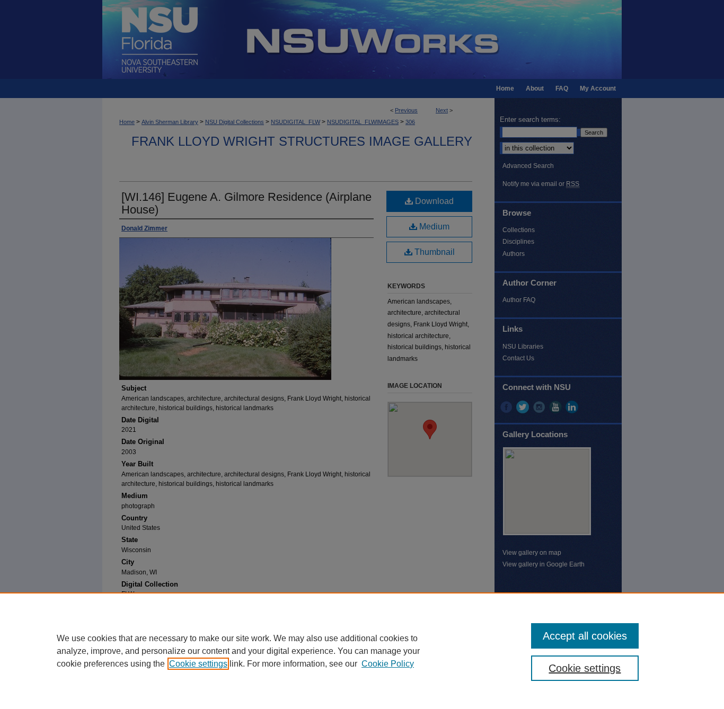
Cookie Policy (387, 663)
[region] (362, 650)
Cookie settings (198, 663)
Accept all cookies (585, 636)
